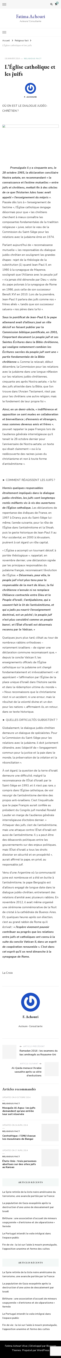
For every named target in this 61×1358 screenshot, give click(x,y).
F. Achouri (30, 97)
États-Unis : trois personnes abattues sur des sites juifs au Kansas (19, 1164)
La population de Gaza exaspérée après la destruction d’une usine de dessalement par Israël (28, 1207)
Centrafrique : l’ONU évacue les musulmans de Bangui (19, 1137)
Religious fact (33, 58)
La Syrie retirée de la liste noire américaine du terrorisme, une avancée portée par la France (29, 1194)
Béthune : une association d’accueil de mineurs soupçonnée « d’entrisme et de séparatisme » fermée (29, 1222)
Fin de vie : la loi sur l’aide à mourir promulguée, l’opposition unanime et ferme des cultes (29, 1247)
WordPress (43, 1350)
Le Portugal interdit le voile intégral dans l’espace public (26, 1235)
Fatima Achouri (30, 16)
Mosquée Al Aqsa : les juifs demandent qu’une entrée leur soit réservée (18, 1111)
